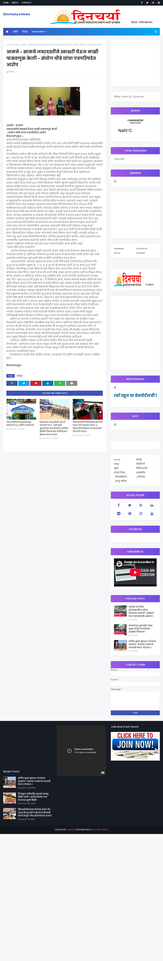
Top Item (140, 252)
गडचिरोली (140, 463)
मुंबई (116, 468)
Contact (27, 2)
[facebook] (142, 2)
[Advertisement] (135, 63)
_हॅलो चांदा (140, 476)
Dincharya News (16, 14)
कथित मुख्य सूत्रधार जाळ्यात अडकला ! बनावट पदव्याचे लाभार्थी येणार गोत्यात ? (142, 644)
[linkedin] (152, 505)
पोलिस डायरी (141, 468)
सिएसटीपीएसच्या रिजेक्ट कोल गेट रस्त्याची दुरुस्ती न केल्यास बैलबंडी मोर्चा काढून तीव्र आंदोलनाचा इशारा (35, 812)
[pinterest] (158, 2)
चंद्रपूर (16, 44)
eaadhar (71, 829)
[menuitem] (7, 31)
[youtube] (152, 513)
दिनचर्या (11, 72)
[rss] (141, 505)
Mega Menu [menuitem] (38, 31)
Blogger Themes (100, 829)
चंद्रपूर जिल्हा (119, 472)
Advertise (119, 248)
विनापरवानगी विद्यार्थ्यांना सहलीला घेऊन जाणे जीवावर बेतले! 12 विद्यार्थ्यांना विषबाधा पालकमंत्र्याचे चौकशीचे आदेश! (88, 427)
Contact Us (141, 248)
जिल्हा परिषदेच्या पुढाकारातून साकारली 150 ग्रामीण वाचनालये (20, 424)
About (15, 2)
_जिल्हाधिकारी (120, 476)
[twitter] (147, 2)
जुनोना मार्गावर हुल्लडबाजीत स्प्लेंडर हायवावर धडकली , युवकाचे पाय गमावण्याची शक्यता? (141, 611)
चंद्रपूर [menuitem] (25, 31)
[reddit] (119, 513)
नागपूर (139, 459)
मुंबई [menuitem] (15, 31)
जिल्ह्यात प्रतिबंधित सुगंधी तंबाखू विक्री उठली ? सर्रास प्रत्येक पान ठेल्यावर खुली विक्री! (33, 797)
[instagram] (153, 2)
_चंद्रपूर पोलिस (120, 481)
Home (6, 2)
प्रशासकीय (140, 472)
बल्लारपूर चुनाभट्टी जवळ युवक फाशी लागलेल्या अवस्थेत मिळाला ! (140, 628)
